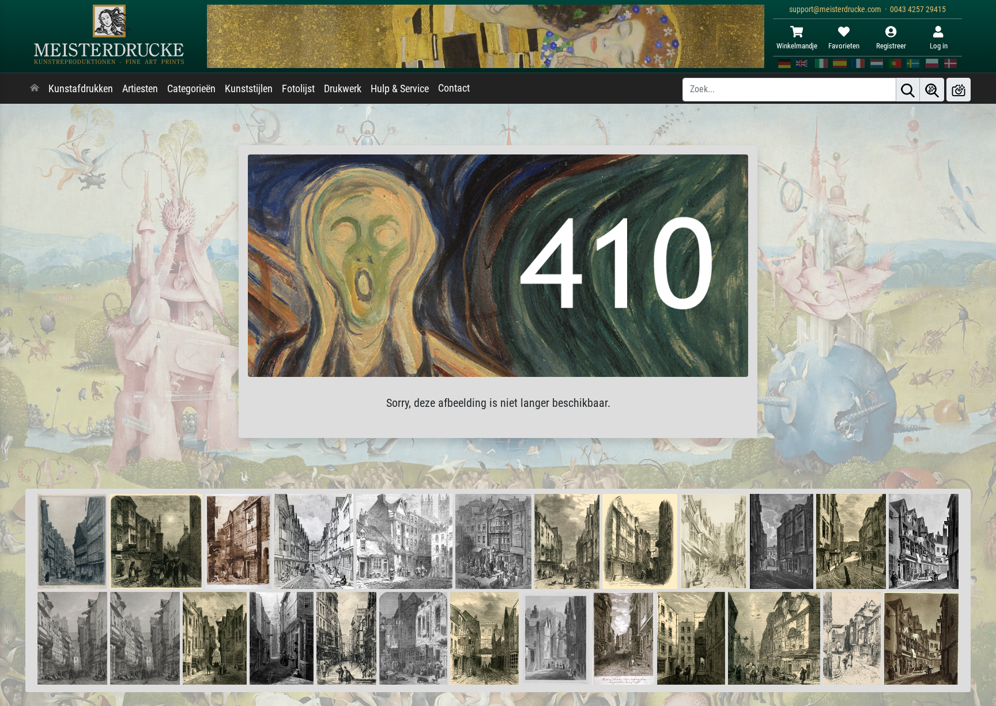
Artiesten (140, 89)
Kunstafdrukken (80, 89)
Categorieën (191, 89)
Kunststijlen (249, 89)
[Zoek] (908, 89)
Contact (454, 88)
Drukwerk (342, 89)
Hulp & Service (400, 89)
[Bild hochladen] (958, 89)
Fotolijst (298, 89)
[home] (34, 89)
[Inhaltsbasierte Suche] (932, 89)
